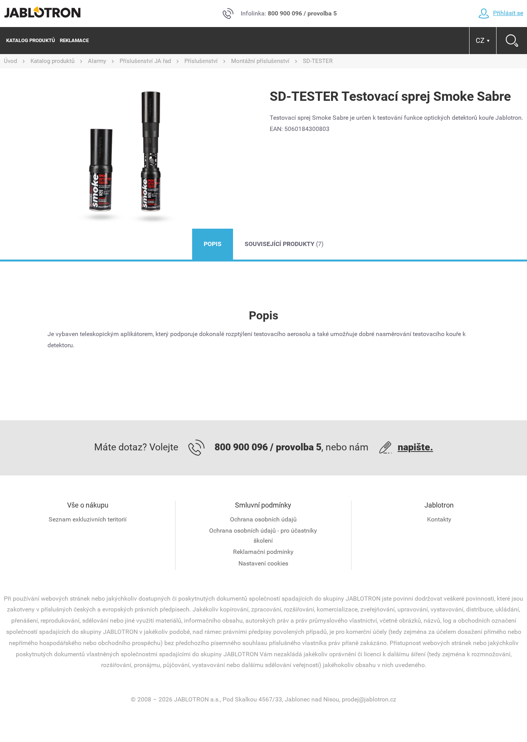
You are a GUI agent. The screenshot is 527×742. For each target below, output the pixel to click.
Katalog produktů (30, 40)
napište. (415, 447)
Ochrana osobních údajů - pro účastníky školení (263, 535)
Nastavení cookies (263, 563)
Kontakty (439, 519)
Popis (212, 244)
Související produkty (284, 244)
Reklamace (74, 40)
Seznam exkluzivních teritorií (88, 519)
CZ (483, 40)
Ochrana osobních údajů (263, 519)
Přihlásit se (508, 13)
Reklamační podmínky (263, 551)
